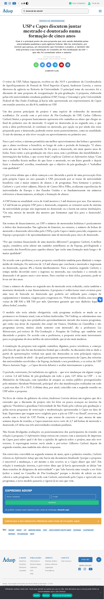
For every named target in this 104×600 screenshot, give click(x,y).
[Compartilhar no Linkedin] (67, 64)
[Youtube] (14, 3)
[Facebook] (6, 3)
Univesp (19, 530)
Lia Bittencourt (88, 530)
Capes (45, 530)
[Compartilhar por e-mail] (61, 64)
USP (25, 530)
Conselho (22, 571)
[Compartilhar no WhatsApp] (36, 64)
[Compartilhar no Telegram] (55, 64)
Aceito (36, 595)
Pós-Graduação (22, 534)
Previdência (49, 571)
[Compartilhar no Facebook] (48, 64)
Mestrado (11, 534)
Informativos (35, 561)
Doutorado (77, 530)
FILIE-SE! (95, 3)
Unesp (32, 534)
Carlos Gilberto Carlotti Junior (60, 530)
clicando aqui (63, 510)
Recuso (46, 595)
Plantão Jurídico (51, 561)
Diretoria (22, 568)
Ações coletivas (51, 564)
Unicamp (11, 530)
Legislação (49, 568)
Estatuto (22, 564)
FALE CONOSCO (78, 3)
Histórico (22, 561)
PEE (31, 571)
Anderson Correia (35, 530)
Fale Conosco (66, 561)
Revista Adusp (35, 564)
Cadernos (33, 568)
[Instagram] (9, 3)
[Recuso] (100, 592)
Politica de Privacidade (62, 595)
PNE (31, 574)
